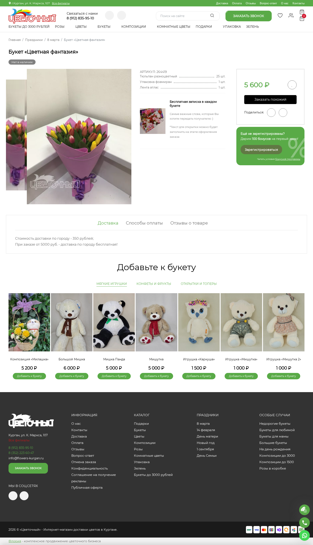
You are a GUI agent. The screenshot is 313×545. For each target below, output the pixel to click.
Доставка (222, 3)
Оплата (237, 3)
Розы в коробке (272, 468)
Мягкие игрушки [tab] (111, 284)
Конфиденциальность (89, 468)
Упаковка (232, 27)
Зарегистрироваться (261, 150)
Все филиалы (61, 3)
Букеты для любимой (277, 430)
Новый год (206, 443)
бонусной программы (287, 159)
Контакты (298, 3)
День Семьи (207, 456)
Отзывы (251, 3)
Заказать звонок (28, 468)
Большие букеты (273, 443)
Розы (60, 27)
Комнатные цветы (173, 27)
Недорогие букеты (274, 424)
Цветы (81, 27)
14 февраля (206, 430)
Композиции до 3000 (277, 456)
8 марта (203, 424)
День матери (207, 436)
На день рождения (274, 449)
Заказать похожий (270, 99)
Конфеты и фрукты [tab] (153, 284)
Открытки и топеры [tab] (199, 284)
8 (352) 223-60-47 (21, 453)
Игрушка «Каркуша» (199, 359)
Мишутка (156, 359)
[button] (299, 329)
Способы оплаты (144, 223)
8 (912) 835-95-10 (80, 18)
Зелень (252, 27)
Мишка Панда (114, 359)
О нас (285, 3)
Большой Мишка (72, 359)
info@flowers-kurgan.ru (26, 458)
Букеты (104, 27)
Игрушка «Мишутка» (241, 359)
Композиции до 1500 (276, 462)
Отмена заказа (83, 462)
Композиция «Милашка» (29, 359)
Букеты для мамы (274, 436)
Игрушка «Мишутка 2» (283, 359)
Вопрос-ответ (268, 3)
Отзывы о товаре (189, 223)
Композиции (134, 27)
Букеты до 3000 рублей (29, 27)
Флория (15, 541)
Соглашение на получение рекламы (93, 478)
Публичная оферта (87, 488)
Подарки (204, 27)
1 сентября (205, 449)
